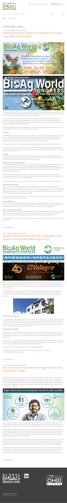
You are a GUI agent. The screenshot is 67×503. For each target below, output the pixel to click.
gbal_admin (15, 30)
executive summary (53, 135)
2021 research (10, 176)
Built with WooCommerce (8, 495)
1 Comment (24, 365)
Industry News (10, 227)
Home (29, 4)
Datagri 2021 (31, 204)
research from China (11, 181)
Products (39, 4)
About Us (34, 4)
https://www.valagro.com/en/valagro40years (13, 351)
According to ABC (43, 211)
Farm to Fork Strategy (42, 189)
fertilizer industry (23, 144)
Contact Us (45, 4)
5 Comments (23, 233)
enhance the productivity (9, 157)
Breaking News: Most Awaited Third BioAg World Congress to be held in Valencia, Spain (33, 34)
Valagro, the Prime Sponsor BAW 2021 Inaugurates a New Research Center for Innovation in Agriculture (32, 237)
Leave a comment (23, 30)
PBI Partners (9, 459)
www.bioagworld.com (38, 347)
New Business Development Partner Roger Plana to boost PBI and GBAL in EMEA (32, 369)
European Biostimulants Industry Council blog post (46, 166)
